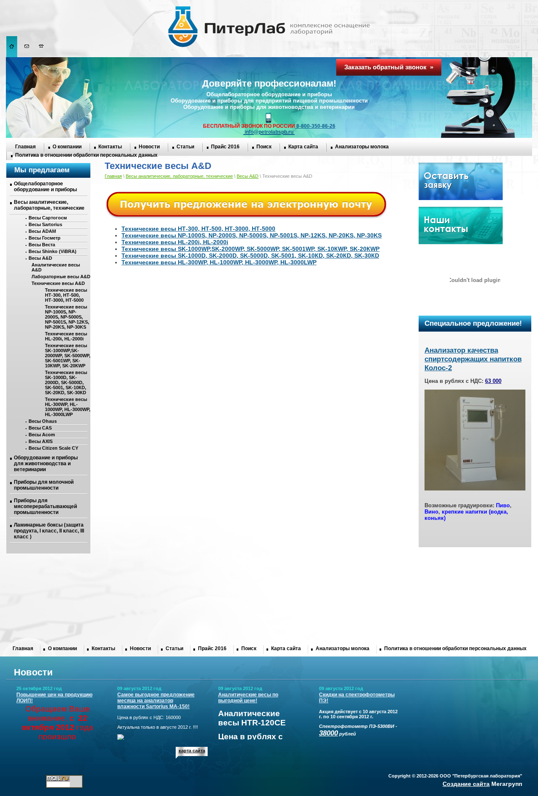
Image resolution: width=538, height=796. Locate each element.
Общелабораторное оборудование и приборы (45, 186)
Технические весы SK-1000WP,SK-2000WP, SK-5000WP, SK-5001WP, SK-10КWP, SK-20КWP (67, 355)
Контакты (110, 147)
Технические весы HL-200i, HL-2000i (66, 336)
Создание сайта (466, 783)
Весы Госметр (45, 237)
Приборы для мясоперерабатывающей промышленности (45, 506)
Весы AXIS (41, 441)
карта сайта (192, 750)
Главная (25, 147)
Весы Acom (42, 434)
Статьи (185, 147)
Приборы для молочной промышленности (44, 485)
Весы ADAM (42, 231)
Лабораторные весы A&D (61, 276)
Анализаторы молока (362, 147)
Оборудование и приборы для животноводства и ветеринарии (46, 463)
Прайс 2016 (225, 147)
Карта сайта (303, 147)
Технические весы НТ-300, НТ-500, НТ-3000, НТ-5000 (66, 295)
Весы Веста (42, 244)
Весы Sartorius (45, 224)
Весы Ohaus (43, 421)
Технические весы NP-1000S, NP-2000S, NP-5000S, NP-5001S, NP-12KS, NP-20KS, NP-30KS (67, 316)
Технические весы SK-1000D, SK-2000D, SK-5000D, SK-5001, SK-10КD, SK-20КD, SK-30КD (66, 382)
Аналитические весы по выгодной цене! (248, 698)
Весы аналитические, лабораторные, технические (49, 205)
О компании (67, 147)
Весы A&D (40, 258)
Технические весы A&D (58, 283)
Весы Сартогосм (48, 217)
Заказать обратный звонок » (388, 67)
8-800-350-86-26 (315, 126)
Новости (149, 147)
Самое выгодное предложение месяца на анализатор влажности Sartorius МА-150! (156, 700)
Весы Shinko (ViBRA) (52, 251)
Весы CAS (40, 427)
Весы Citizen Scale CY (53, 448)
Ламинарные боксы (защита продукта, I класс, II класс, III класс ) (49, 531)
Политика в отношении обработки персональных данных (86, 155)
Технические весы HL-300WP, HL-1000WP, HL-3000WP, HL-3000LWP (67, 407)
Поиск (264, 147)
